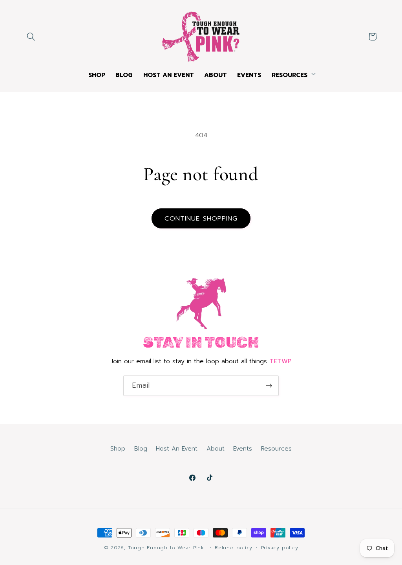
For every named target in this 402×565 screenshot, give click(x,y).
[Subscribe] (268, 385)
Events (242, 448)
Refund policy (233, 547)
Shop (117, 448)
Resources (276, 448)
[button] (31, 36)
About (215, 448)
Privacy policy (279, 547)
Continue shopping (201, 218)
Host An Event (176, 448)
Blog (140, 448)
